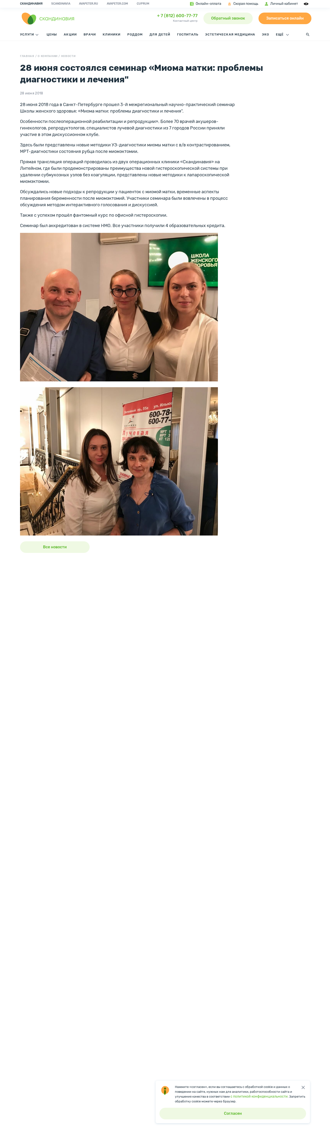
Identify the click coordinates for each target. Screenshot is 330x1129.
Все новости (55, 547)
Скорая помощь (245, 4)
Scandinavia (60, 3)
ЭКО (265, 34)
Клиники (112, 34)
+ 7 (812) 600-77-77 (177, 15)
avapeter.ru (88, 3)
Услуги (27, 34)
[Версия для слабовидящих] (307, 3)
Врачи (90, 34)
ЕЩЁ (280, 34)
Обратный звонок (228, 18)
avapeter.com (117, 3)
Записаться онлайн (285, 18)
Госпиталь (187, 34)
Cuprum (143, 3)
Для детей (160, 34)
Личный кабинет (284, 4)
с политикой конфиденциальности (259, 1096)
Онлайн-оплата (208, 4)
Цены (52, 34)
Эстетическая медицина (230, 34)
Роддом (135, 34)
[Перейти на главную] (48, 18)
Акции (70, 34)
